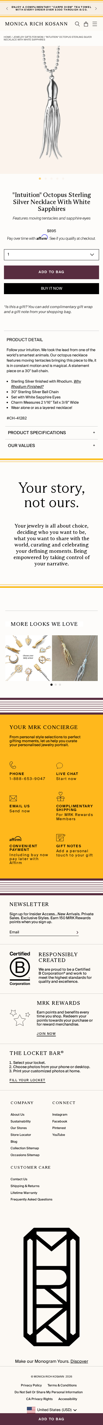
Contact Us (19, 1179)
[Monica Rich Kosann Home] (36, 24)
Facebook (59, 1121)
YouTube (58, 1135)
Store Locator (21, 1135)
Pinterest (59, 1128)
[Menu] (95, 24)
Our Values (21, 445)
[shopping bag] (86, 24)
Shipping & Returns (25, 1186)
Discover (79, 1361)
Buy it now (51, 288)
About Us (17, 1114)
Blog (14, 1142)
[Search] (77, 24)
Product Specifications (37, 432)
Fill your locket (27, 1080)
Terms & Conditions (62, 1385)
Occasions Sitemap (25, 1155)
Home (8, 37)
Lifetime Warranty (24, 1193)
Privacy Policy (31, 1385)
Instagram (59, 1114)
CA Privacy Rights (39, 1399)
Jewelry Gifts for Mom (28, 37)
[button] (7, 8)
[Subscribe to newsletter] (77, 932)
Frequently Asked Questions (31, 1199)
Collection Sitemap (25, 1148)
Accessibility (67, 1399)
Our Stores (19, 1128)
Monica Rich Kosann (49, 1376)
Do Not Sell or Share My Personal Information (49, 1392)
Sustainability (21, 1121)
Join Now (46, 1034)
